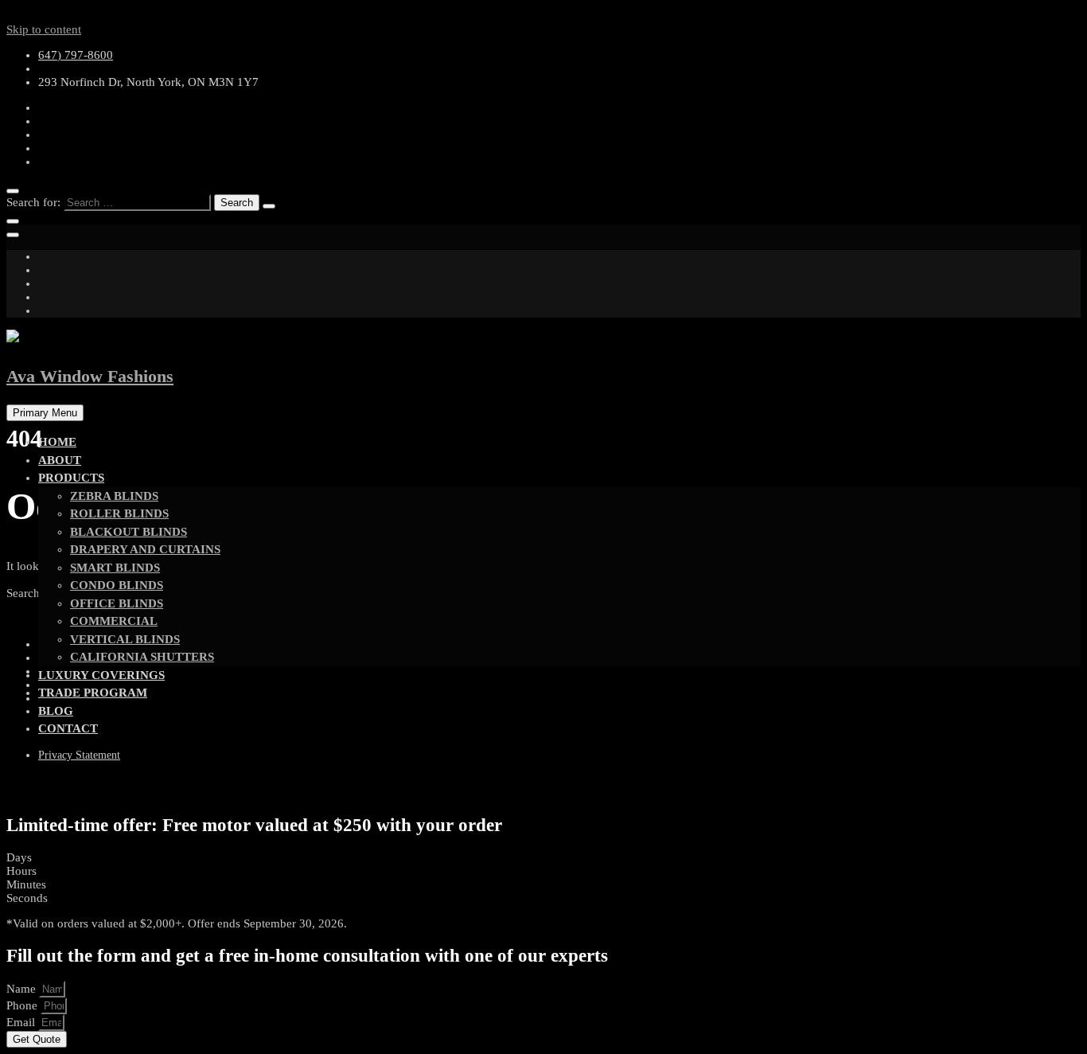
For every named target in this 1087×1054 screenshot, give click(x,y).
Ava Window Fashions (89, 376)
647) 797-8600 (75, 55)
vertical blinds (125, 639)
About (59, 460)
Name (22, 988)
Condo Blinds (116, 585)
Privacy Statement (79, 755)
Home (57, 441)
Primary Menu (45, 413)
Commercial (114, 621)
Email (22, 1022)
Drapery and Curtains (145, 549)
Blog (55, 711)
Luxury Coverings (101, 675)
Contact (68, 728)
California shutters (142, 656)
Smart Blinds (115, 567)
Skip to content (43, 29)
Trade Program (92, 692)
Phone (23, 1005)
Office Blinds (116, 603)
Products (71, 477)
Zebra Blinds (114, 496)
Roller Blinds (119, 513)
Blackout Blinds (128, 531)
